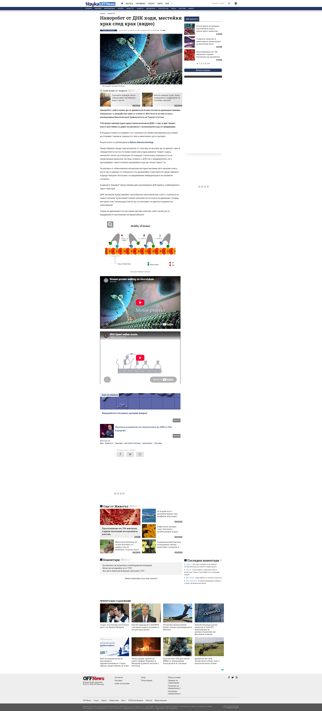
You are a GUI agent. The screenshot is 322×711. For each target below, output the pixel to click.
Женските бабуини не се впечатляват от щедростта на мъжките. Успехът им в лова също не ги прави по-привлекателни (127, 548)
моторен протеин (132, 443)
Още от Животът (116, 506)
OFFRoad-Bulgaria (135, 700)
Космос (89, 8)
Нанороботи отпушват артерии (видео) (124, 413)
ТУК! (142, 571)
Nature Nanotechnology (142, 142)
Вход (143, 677)
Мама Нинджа (161, 700)
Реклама (118, 680)
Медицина (150, 8)
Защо (173, 8)
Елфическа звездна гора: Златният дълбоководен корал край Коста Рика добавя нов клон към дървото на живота (168, 532)
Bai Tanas (190, 578)
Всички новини (203, 70)
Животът (130, 8)
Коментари (111, 560)
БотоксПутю (191, 581)
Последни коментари (203, 560)
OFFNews (87, 700)
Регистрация (146, 680)
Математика (109, 8)
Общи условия (174, 677)
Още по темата (110, 395)
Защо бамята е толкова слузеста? (208, 578)
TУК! (130, 568)
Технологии (163, 8)
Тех (167, 3)
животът (109, 443)
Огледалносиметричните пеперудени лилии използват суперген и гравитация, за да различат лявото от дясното (170, 548)
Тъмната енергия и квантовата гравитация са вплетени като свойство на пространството (208, 44)
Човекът (140, 8)
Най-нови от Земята (115, 90)
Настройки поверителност (174, 692)
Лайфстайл (114, 700)
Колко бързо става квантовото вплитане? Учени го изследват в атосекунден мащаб (202, 572)
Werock (149, 700)
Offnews (140, 3)
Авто (160, 3)
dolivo (188, 564)
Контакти (119, 677)
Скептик (182, 8)
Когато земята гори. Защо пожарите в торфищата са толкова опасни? (167, 97)
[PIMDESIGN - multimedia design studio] (230, 707)
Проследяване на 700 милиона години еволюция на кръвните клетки (208, 55)
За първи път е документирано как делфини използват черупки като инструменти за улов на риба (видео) (168, 517)
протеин (158, 443)
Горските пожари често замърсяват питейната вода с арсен (124, 97)
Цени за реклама (122, 683)
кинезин (119, 443)
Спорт (151, 3)
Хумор (191, 8)
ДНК (102, 443)
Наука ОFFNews (109, 30)
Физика (98, 8)
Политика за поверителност (174, 687)
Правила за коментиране (173, 681)
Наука (129, 3)
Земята (120, 8)
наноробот (147, 443)
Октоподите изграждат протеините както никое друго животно (207, 28)
